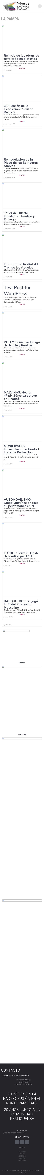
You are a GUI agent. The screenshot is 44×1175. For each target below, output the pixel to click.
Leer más (22, 68)
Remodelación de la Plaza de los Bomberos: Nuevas (21, 162)
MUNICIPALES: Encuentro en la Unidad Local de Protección (21, 449)
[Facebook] (17, 1142)
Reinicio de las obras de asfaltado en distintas (21, 57)
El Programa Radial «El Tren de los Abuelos (21, 265)
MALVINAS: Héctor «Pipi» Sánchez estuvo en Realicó (20, 395)
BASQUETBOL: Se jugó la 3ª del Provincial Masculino (21, 604)
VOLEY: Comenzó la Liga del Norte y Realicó (22, 343)
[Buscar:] (22, 625)
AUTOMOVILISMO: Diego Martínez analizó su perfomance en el (21, 503)
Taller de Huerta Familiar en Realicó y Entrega (19, 216)
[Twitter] (22, 1142)
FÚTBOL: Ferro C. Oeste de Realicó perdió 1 (21, 554)
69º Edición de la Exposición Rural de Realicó (18, 109)
